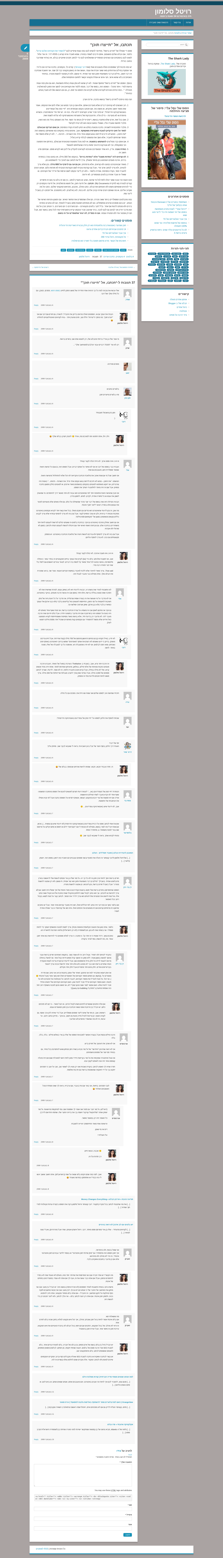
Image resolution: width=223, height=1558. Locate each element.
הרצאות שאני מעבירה (158, 22)
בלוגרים (184, 259)
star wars (176, 254)
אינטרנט (152, 254)
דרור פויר (128, 752)
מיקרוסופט (161, 270)
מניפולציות (80, 250)
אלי (127, 470)
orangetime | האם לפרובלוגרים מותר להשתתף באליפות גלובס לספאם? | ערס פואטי (96, 1402)
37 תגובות (97, 257)
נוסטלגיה (157, 273)
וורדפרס (155, 262)
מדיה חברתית (181, 270)
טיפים (123, 250)
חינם (185, 265)
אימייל (128, 1515)
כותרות (97, 250)
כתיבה (89, 250)
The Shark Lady (168, 64)
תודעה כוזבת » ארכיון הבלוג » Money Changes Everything (107, 1199)
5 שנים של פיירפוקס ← (40, 267)
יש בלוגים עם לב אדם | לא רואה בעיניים (116, 1225)
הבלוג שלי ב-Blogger (177, 303)
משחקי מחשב (169, 273)
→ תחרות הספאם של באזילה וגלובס (122, 267)
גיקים (170, 259)
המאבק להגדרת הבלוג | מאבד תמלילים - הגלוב (112, 853)
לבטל (130, 1455)
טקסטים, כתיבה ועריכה (113, 257)
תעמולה (162, 281)
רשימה (177, 281)
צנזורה (156, 278)
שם (130, 1505)
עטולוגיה (183, 311)
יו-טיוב (170, 267)
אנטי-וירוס (183, 256)
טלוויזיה (152, 265)
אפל (175, 256)
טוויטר (169, 265)
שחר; (127, 300)
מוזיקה (170, 270)
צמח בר (127, 801)
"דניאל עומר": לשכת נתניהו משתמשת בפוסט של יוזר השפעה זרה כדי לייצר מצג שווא (169, 212)
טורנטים (161, 265)
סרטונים (169, 275)
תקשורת (152, 281)
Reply (36, 305)
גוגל (176, 259)
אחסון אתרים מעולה (178, 299)
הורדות (174, 262)
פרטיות (174, 278)
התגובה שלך (126, 1462)
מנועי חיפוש (182, 273)
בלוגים (178, 33)
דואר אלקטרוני (158, 259)
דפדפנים (184, 262)
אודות (188, 22)
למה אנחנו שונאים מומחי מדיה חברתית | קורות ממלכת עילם (107, 1377)
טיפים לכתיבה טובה (111, 250)
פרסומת (165, 278)
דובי (123, 422)
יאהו (177, 267)
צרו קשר (177, 22)
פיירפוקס (184, 278)
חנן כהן (127, 398)
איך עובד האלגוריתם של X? (175, 219)
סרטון (177, 275)
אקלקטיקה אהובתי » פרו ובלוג (120, 1424)
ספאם (185, 275)
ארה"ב (167, 256)
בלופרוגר (128, 833)
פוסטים (70, 250)
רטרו (185, 281)
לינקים (162, 267)
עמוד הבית (187, 33)
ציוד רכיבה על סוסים (178, 315)
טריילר (184, 267)
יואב (127, 373)
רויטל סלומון (173, 11)
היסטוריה (165, 262)
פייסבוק (153, 275)
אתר (130, 1525)
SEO (185, 254)
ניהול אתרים (182, 307)
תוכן (63, 250)
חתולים (178, 265)
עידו (127, 702)
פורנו (161, 275)
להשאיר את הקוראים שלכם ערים (51, 51)
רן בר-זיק (128, 887)
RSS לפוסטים (42, 1549)
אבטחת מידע (164, 254)
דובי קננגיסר (80, 67)
